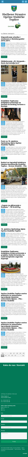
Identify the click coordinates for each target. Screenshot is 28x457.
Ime (2, 413)
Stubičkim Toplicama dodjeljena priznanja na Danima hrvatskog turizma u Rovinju (13, 103)
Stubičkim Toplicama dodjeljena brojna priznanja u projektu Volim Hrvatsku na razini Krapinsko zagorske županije (13, 255)
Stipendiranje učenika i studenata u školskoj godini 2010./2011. (12, 39)
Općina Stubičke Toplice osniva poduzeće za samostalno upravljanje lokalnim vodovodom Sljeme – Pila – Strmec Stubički (14, 297)
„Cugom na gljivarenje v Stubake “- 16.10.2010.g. (11, 206)
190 (23, 353)
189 (20, 353)
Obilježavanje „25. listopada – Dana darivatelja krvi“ (13, 62)
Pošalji (14, 441)
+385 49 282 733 (6, 400)
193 (9, 355)
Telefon (3, 424)
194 (12, 355)
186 (11, 353)
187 (14, 353)
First (3, 353)
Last (23, 355)
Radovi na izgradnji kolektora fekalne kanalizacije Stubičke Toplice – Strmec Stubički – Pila (14, 164)
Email (2, 418)
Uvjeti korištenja (17, 449)
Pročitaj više (4, 56)
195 (15, 355)
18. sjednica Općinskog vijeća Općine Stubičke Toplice (13, 230)
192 (6, 355)
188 (17, 353)
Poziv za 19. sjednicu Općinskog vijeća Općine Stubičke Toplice (11, 143)
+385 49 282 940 (6, 401)
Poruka (3, 430)
